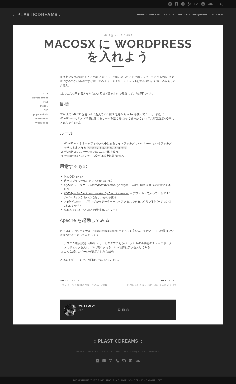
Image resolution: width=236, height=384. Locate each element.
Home (141, 14)
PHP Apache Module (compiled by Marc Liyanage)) (96, 193)
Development (40, 97)
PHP (46, 110)
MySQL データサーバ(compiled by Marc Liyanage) (96, 185)
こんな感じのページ (76, 251)
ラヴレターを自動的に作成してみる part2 (84, 285)
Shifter (154, 14)
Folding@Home (197, 14)
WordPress (41, 118)
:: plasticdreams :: (37, 14)
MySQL (44, 106)
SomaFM (217, 14)
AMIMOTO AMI (173, 14)
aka (129, 35)
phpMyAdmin (72, 201)
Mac (45, 102)
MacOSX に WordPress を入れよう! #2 (151, 285)
